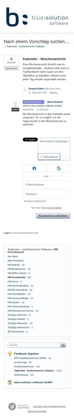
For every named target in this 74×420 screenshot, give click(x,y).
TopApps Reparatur (18, 323)
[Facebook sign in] (34, 168)
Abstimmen (11, 69)
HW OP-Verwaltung (18, 290)
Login (7, 233)
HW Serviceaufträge (18, 298)
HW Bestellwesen (17, 269)
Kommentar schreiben (53, 215)
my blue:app (20, 362)
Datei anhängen (51, 156)
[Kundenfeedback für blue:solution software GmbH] (37, 16)
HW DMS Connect (17, 273)
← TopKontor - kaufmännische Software (24, 46)
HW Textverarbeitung (18, 306)
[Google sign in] (58, 168)
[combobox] (34, 345)
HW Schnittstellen (17, 294)
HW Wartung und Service (21, 310)
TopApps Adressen (17, 315)
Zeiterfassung (21, 375)
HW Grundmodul (16, 277)
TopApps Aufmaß (16, 319)
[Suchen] (63, 345)
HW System (14, 302)
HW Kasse (13, 281)
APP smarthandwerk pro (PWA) (30, 358)
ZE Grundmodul (16, 331)
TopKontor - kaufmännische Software (30, 249)
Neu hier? (46, 207)
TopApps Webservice (18, 327)
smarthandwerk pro (24, 366)
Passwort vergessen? (35, 201)
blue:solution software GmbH (33, 382)
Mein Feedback (16, 260)
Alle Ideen (13, 256)
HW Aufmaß (14, 265)
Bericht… (54, 92)
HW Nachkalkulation (18, 285)
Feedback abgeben (26, 353)
